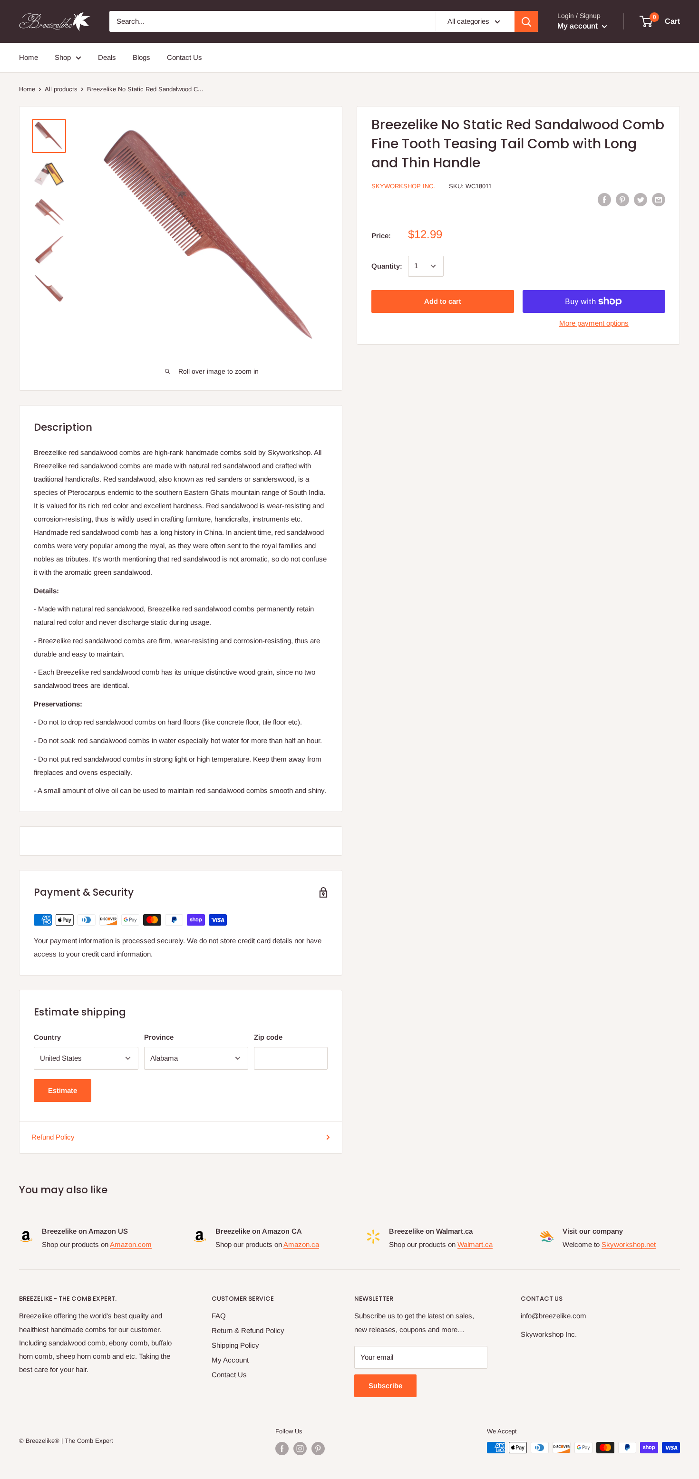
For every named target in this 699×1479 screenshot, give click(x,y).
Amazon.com (131, 1244)
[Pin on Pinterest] (622, 199)
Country (47, 1037)
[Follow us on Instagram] (300, 1448)
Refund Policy (53, 1137)
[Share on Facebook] (604, 199)
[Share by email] (658, 199)
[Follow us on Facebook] (282, 1448)
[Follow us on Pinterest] (318, 1448)
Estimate (62, 1090)
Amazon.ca (301, 1244)
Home (28, 57)
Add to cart (442, 301)
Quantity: (386, 266)
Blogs (141, 57)
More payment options (594, 323)
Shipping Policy (235, 1345)
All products (61, 89)
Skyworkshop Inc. (403, 186)
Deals (107, 57)
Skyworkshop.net (629, 1244)
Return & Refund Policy (248, 1330)
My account (578, 26)
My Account (230, 1360)
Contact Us (184, 57)
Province (159, 1037)
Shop (63, 57)
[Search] (526, 21)
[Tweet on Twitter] (640, 199)
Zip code (268, 1037)
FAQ (219, 1316)
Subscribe (385, 1386)
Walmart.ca (475, 1244)
